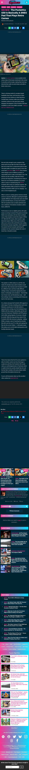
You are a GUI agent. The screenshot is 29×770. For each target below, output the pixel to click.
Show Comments (15, 511)
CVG (20, 757)
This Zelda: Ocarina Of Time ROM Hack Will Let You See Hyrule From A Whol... (15, 625)
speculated (10, 170)
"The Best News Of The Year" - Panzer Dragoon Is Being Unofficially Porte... (15, 634)
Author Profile (9, 501)
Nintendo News (14, 754)
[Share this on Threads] (20, 28)
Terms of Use (18, 646)
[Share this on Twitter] (18, 28)
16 (9, 554)
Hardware (13, 7)
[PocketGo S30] (14, 63)
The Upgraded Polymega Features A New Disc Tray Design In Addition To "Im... (14, 616)
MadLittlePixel (14, 378)
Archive (5, 649)
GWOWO (17, 170)
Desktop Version (22, 649)
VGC (6, 757)
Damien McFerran (9, 24)
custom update (10, 78)
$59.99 (22, 182)
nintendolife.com (5, 404)
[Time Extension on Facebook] (17, 741)
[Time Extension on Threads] (11, 741)
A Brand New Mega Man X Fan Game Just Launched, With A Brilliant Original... (15, 620)
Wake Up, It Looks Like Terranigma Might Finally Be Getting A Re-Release (14, 611)
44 (17, 421)
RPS (23, 757)
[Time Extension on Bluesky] (20, 737)
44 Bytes (10, 746)
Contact (3, 646)
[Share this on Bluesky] (12, 28)
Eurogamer (25, 754)
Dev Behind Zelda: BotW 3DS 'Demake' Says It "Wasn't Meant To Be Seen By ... (15, 603)
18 (9, 563)
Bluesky (16, 501)
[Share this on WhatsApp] (9, 28)
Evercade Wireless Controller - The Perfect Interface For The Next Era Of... (14, 629)
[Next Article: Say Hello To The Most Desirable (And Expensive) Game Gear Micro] (22, 475)
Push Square (17, 752)
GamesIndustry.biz (12, 757)
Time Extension (18, 495)
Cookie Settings (12, 649)
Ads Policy (25, 646)
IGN (20, 754)
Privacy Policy (10, 646)
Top (3, 644)
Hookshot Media (9, 745)
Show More (14, 728)
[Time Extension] (14, 2)
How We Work (17, 644)
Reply (22, 501)
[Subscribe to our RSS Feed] (3, 737)
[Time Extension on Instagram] (25, 737)
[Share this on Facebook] (15, 28)
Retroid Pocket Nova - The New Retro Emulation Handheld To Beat (15, 607)
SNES (8, 7)
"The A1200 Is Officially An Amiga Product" (14, 598)
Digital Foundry (5, 754)
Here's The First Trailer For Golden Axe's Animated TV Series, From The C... (15, 638)
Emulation (19, 7)
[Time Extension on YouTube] (8, 737)
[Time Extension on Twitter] (14, 737)
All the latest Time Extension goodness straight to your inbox (14, 763)
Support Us (25, 644)
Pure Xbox (24, 752)
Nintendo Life (9, 752)
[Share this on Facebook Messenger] (23, 28)
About (7, 644)
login (19, 520)
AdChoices (16, 746)
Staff (11, 644)
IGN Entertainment (22, 745)
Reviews (3, 7)
